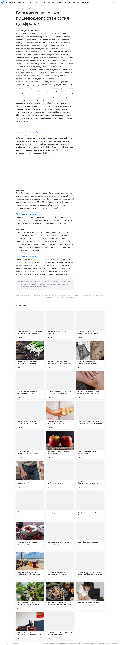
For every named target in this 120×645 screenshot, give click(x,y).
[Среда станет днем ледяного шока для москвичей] (60, 475)
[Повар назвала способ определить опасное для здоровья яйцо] (60, 415)
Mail (3, 643)
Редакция (45, 643)
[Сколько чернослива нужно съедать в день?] (90, 445)
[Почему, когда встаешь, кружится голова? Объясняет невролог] (60, 505)
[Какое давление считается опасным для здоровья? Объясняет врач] (30, 385)
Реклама (16, 643)
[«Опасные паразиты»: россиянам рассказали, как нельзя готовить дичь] (30, 505)
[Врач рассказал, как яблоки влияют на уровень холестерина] (60, 355)
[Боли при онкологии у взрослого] (90, 596)
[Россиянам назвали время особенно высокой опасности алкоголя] (30, 566)
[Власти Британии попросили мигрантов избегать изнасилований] (90, 536)
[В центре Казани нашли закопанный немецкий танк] (90, 355)
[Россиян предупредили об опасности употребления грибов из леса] (60, 596)
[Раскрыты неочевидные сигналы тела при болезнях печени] (60, 385)
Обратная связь (75, 643)
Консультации (20, 8)
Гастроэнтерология (33, 8)
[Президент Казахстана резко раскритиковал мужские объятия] (90, 415)
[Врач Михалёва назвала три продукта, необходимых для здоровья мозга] (90, 475)
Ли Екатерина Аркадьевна (35, 132)
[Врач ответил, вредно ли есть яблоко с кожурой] (60, 445)
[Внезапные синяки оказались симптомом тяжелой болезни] (90, 385)
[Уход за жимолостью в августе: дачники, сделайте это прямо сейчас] (30, 596)
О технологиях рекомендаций (90, 643)
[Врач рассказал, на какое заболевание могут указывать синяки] (30, 415)
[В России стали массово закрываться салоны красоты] (90, 325)
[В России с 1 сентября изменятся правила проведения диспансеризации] (60, 626)
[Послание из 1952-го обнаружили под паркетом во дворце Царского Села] (30, 325)
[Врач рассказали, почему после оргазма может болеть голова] (90, 505)
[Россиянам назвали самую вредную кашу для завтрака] (30, 536)
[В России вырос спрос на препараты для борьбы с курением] (60, 566)
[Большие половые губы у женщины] (60, 325)
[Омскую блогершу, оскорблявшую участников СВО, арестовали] (30, 626)
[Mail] (3, 2)
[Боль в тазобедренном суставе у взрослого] (30, 475)
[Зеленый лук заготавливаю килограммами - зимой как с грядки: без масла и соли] (30, 355)
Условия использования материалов (60, 643)
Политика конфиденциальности (108, 643)
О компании (9, 643)
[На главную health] (10, 2)
